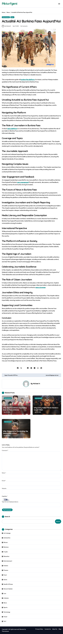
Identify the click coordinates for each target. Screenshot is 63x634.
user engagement (23, 182)
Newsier (22, 629)
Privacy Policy (39, 629)
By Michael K (8, 26)
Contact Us (48, 629)
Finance (6, 570)
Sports (5, 607)
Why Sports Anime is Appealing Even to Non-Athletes (15, 409)
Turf (5, 621)
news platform (12, 128)
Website (4, 488)
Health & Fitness (8, 584)
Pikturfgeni (9, 3)
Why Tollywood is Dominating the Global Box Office (15, 432)
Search (7, 516)
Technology (7, 612)
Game (5, 579)
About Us (54, 629)
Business (6, 547)
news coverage (41, 287)
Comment (5, 450)
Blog (60, 629)
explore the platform (28, 79)
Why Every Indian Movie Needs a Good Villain (46, 409)
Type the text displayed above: (10, 502)
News (12, 17)
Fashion (6, 565)
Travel (5, 616)
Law (5, 593)
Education (6, 556)
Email (4, 480)
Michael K (36, 383)
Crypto (6, 551)
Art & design (7, 533)
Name (4, 473)
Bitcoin (6, 542)
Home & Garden (8, 589)
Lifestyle (6, 598)
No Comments (24, 26)
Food (5, 575)
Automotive (7, 538)
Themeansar (5, 631)
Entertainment (6, 17)
